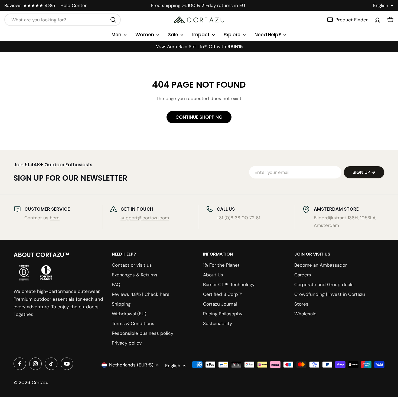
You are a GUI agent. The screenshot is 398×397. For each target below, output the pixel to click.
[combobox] (62, 20)
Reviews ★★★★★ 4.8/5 (29, 5)
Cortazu (40, 382)
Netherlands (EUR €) (131, 365)
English (380, 5)
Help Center (73, 5)
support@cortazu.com (144, 218)
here (55, 218)
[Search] (113, 19)
